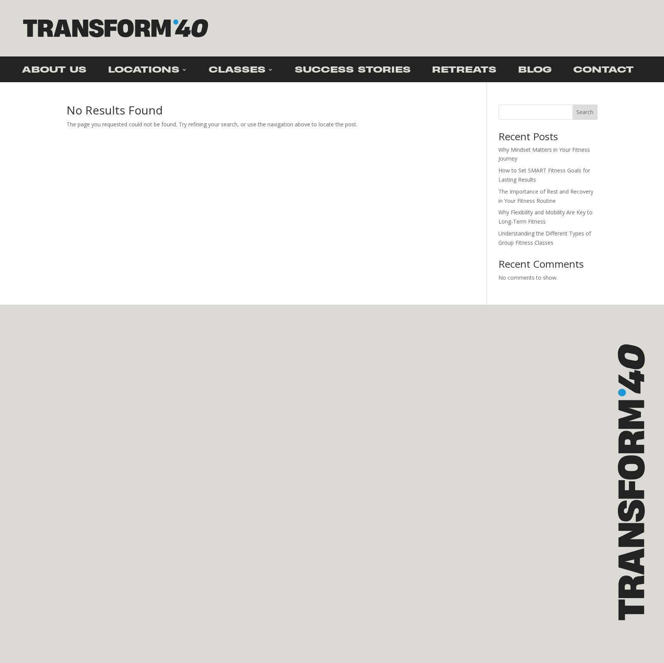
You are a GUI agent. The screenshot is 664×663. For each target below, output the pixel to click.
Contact (603, 71)
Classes (237, 71)
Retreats (464, 71)
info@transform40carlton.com (267, 543)
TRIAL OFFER (92, 403)
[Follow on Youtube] (89, 563)
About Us (54, 71)
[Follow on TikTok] (69, 563)
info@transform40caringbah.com (73, 543)
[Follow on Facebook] (29, 563)
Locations (143, 71)
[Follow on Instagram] (49, 563)
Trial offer (582, 28)
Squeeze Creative (72, 615)
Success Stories (353, 71)
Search (584, 112)
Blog (535, 71)
